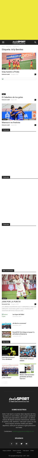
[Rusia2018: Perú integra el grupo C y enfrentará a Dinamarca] (6, 334)
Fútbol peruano (24, 356)
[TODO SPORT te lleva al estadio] (28, 351)
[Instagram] (16, 444)
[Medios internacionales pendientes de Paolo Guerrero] (28, 368)
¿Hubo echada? (6, 377)
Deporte (4, 298)
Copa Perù (4, 375)
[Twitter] (21, 444)
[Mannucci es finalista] (19, 111)
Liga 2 (3, 68)
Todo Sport (5, 355)
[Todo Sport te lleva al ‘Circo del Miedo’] (10, 351)
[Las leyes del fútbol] (6, 317)
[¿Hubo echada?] (10, 370)
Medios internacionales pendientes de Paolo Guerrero (27, 376)
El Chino (19, 452)
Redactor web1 (6, 74)
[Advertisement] (19, 20)
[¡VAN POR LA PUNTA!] (19, 286)
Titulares (4, 119)
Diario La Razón (17, 450)
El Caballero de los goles (12, 97)
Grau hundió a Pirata (10, 72)
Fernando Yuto (6, 304)
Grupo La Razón (7, 450)
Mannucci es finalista (11, 122)
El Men (32, 450)
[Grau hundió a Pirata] (19, 61)
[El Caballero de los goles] (19, 86)
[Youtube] (26, 444)
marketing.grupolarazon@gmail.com (23, 431)
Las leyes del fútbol (18, 314)
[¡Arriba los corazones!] (6, 325)
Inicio (3, 46)
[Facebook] (11, 444)
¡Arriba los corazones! (19, 323)
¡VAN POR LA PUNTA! (11, 302)
